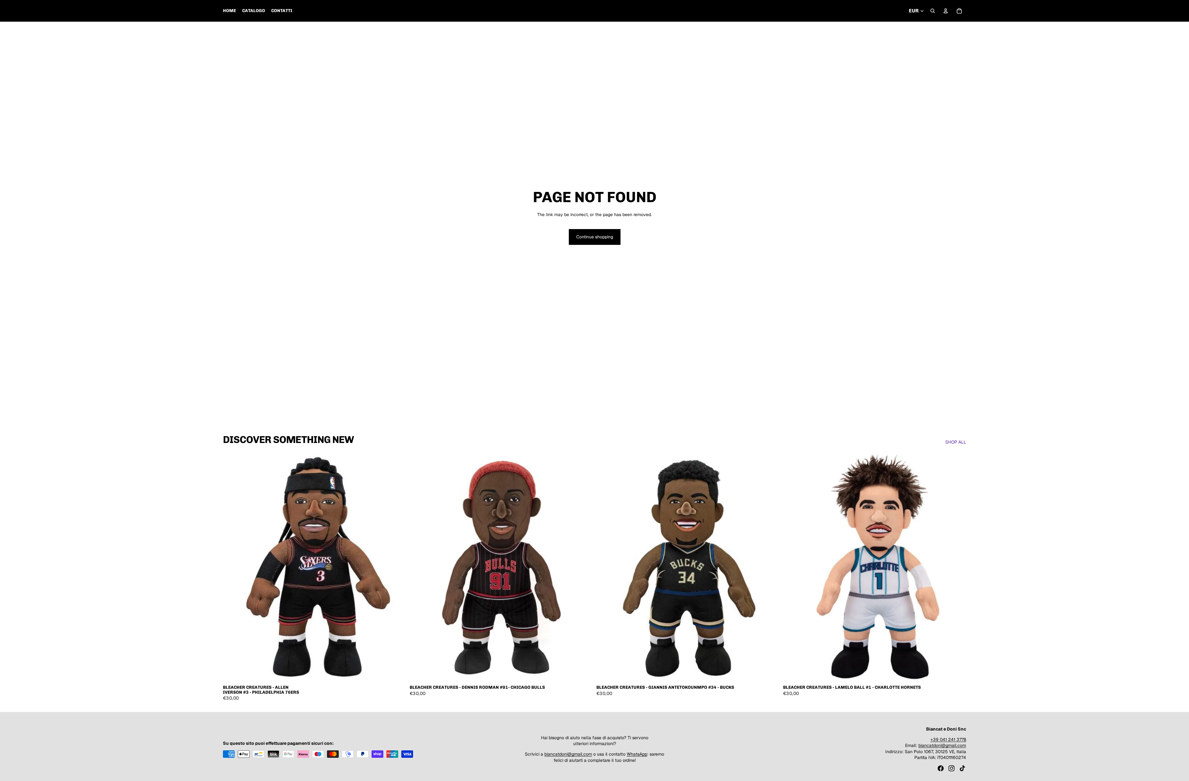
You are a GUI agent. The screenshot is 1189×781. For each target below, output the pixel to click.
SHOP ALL (955, 442)
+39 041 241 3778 (948, 739)
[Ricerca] (932, 11)
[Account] (945, 11)
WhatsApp (637, 754)
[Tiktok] (962, 768)
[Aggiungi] (396, 672)
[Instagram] (951, 768)
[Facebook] (940, 768)
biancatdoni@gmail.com (568, 754)
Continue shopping (594, 237)
